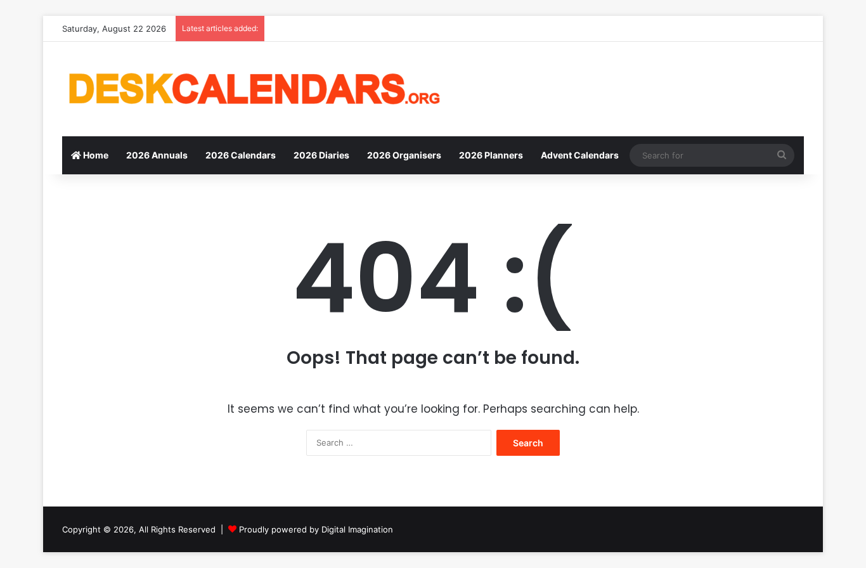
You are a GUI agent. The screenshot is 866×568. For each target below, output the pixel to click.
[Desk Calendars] (252, 89)
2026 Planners (491, 155)
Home (94, 155)
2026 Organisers (404, 155)
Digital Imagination (357, 529)
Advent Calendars (580, 155)
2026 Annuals (157, 155)
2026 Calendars (240, 155)
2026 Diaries (321, 155)
